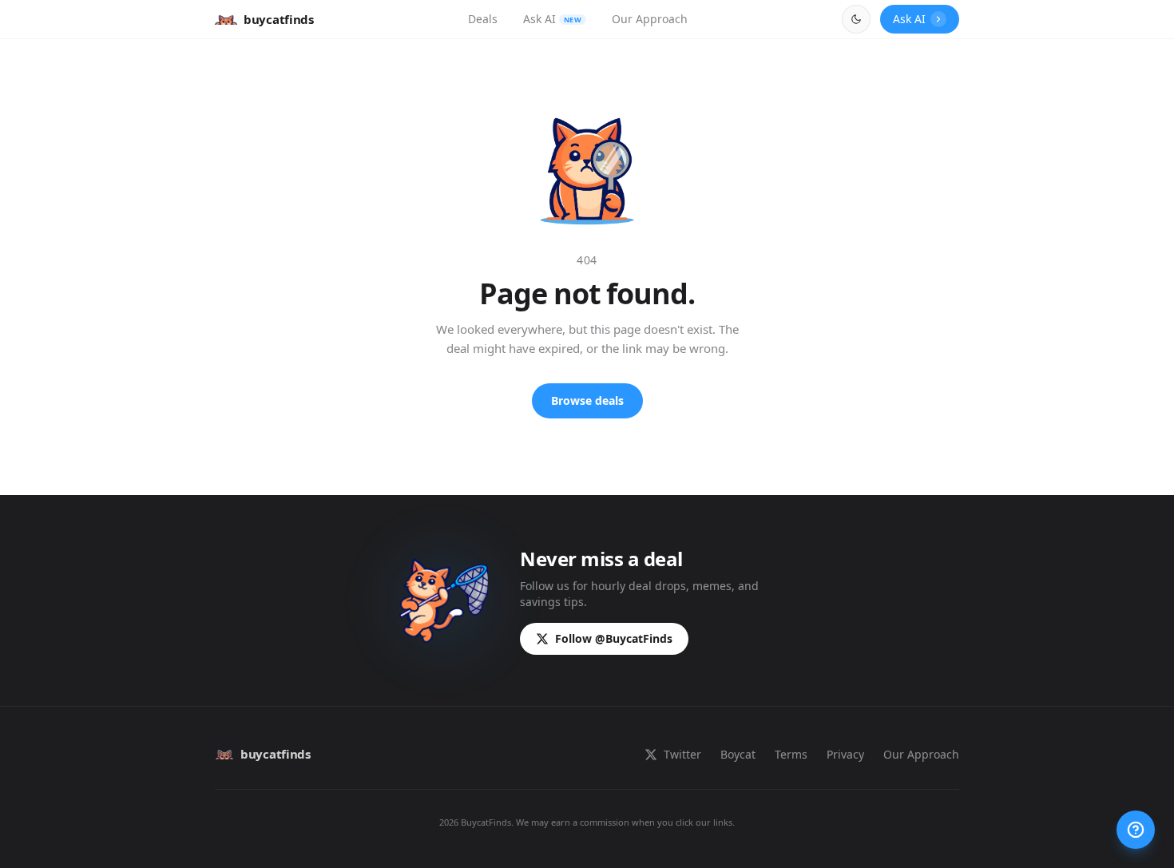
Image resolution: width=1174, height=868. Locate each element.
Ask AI (552, 18)
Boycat (738, 754)
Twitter (682, 754)
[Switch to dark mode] (856, 19)
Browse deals (587, 400)
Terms (791, 754)
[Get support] (1135, 830)
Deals (483, 18)
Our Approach (650, 18)
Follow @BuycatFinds (613, 638)
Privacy (845, 754)
